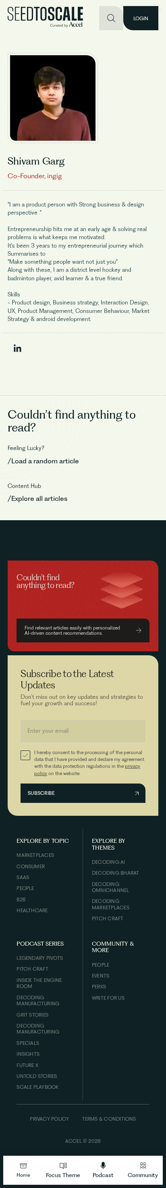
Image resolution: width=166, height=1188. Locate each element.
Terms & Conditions (109, 1119)
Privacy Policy (49, 1119)
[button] (63, 1170)
